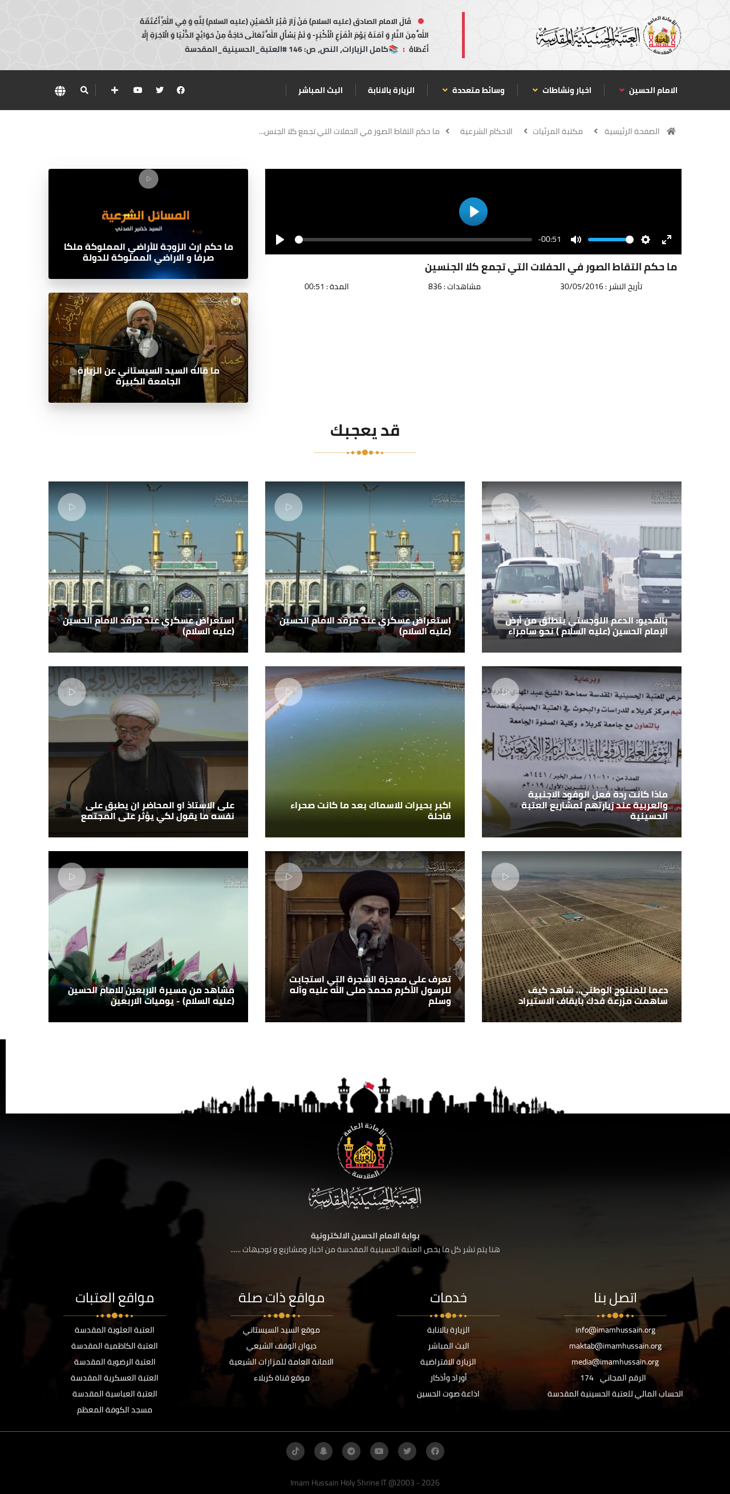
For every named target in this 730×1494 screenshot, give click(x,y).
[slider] (413, 239)
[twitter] (159, 90)
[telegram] (351, 1451)
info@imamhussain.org (615, 1329)
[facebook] (180, 90)
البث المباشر (320, 90)
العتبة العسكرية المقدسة (115, 1377)
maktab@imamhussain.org (615, 1345)
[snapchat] (323, 1451)
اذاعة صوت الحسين (448, 1393)
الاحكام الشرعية (486, 131)
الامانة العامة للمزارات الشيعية (281, 1361)
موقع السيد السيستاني (281, 1329)
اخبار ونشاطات (566, 90)
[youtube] (138, 90)
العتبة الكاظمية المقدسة (114, 1345)
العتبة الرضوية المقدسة (115, 1361)
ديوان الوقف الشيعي (281, 1345)
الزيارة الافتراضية (448, 1361)
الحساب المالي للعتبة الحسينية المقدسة (615, 1393)
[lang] (59, 90)
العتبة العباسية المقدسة (114, 1393)
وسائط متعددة (478, 90)
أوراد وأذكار (448, 1377)
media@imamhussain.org (615, 1361)
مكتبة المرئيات (558, 131)
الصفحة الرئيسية (632, 131)
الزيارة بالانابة (391, 90)
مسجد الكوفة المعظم (114, 1409)
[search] (84, 90)
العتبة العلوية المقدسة (115, 1329)
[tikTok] (295, 1451)
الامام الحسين (652, 90)
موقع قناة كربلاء (282, 1377)
